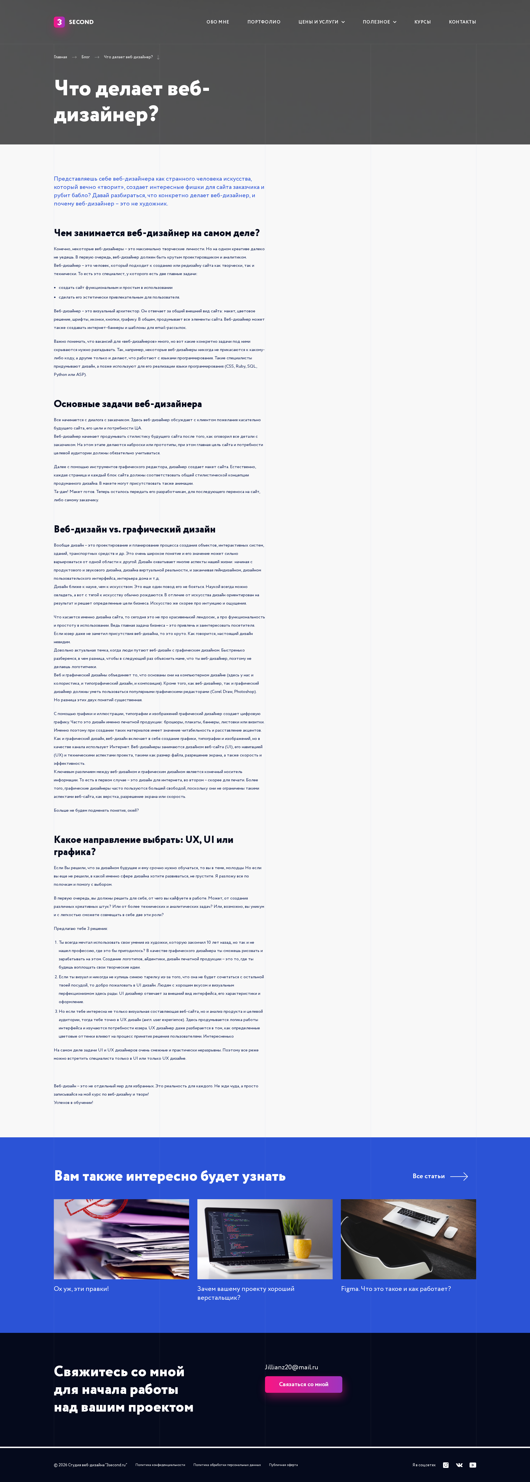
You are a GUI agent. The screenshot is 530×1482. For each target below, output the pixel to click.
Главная (60, 57)
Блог (85, 57)
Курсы (422, 22)
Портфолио (264, 22)
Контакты (462, 22)
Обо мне (217, 22)
